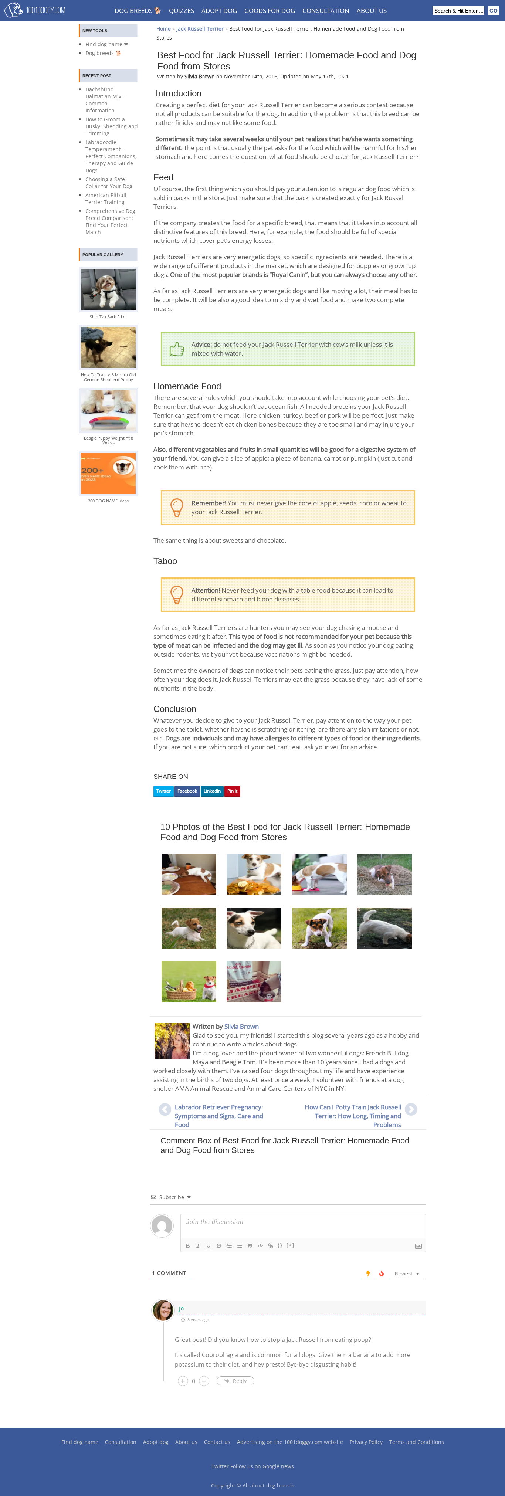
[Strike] (219, 1245)
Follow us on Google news (262, 1466)
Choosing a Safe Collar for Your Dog (108, 183)
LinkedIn (212, 791)
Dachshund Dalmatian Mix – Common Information (105, 100)
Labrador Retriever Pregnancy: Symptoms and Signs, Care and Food (219, 1116)
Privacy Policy (366, 1441)
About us (372, 10)
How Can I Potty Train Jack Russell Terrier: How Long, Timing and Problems (353, 1116)
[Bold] (188, 1245)
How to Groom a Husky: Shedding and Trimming (111, 126)
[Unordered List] (239, 1245)
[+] (291, 1245)
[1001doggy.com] (34, 12)
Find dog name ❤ (106, 44)
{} (280, 1245)
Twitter (163, 791)
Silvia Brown (241, 1026)
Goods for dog (269, 10)
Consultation (325, 10)
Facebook (187, 791)
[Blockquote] (250, 1245)
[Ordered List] (229, 1245)
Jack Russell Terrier (200, 28)
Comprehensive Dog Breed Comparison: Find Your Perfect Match (110, 221)
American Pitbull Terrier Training (105, 198)
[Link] (270, 1245)
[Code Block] (260, 1245)
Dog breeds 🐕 (138, 10)
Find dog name (79, 1441)
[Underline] (208, 1245)
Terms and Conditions (416, 1441)
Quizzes (181, 10)
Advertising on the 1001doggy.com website (290, 1441)
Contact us (217, 1441)
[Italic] (198, 1245)
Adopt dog (219, 10)
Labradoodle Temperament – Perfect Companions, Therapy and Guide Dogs (111, 156)
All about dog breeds (268, 1485)
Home (163, 28)
